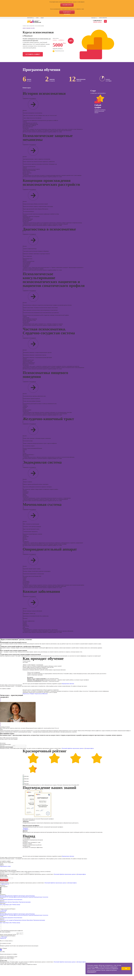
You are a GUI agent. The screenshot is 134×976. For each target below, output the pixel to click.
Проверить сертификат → (26, 829)
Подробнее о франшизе (67, 12)
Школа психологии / (31, 25)
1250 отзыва (4, 910)
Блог (1, 904)
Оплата (15, 899)
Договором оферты (89, 748)
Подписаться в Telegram (28, 693)
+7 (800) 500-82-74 (97, 20)
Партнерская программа (25, 902)
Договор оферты (4, 895)
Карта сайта (9, 904)
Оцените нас (3, 911)
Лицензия (30, 897)
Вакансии (5, 899)
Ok (126, 968)
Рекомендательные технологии (40, 897)
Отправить (4, 880)
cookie (96, 967)
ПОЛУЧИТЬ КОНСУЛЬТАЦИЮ (6, 747)
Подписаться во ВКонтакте (41, 693)
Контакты (20, 899)
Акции (42, 17)
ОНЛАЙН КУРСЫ (67, 5)
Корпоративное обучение (68, 683)
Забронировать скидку (5, 866)
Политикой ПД (91, 971)
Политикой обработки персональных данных (72, 748)
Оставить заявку (32, 54)
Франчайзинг (15, 902)
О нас (37, 17)
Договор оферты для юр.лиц (16, 897)
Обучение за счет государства (7, 920)
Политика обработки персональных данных (18, 895)
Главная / (25, 25)
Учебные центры (16, 904)
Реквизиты (25, 897)
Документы (10, 899)
